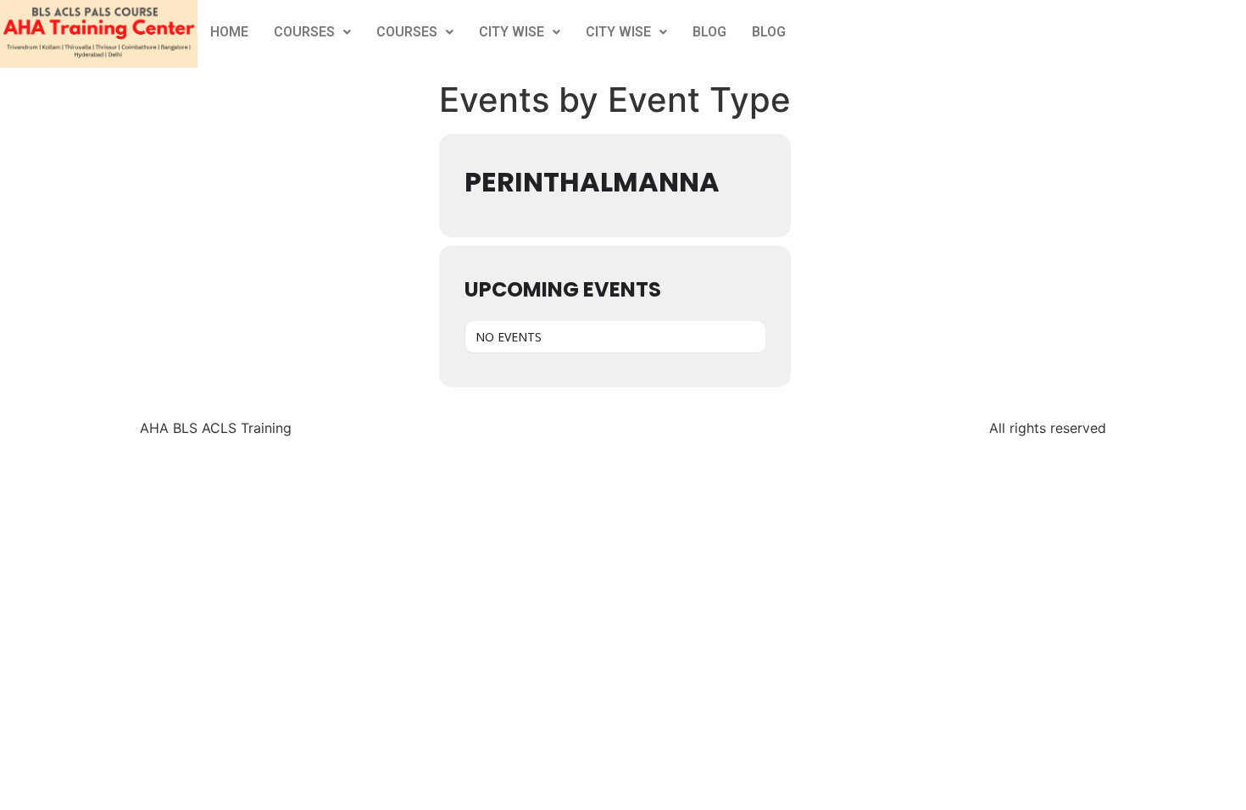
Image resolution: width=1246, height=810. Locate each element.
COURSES (304, 32)
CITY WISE (511, 32)
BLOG (709, 32)
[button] (312, 32)
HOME (229, 32)
